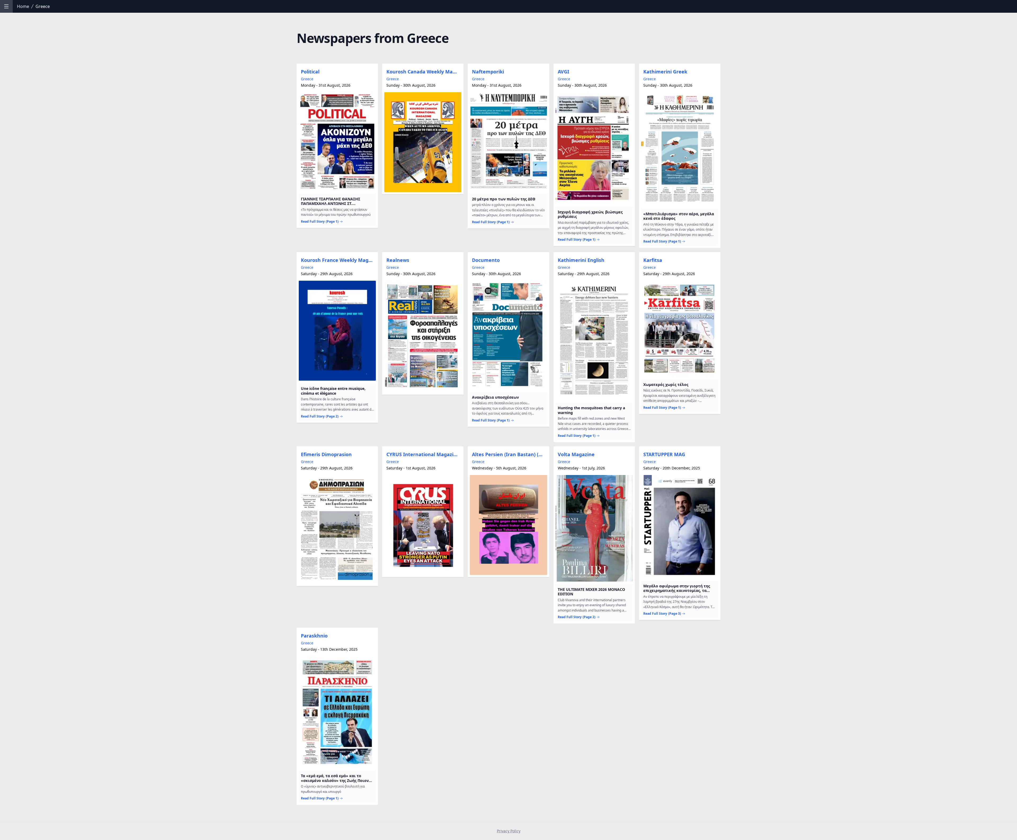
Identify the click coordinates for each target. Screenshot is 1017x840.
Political (310, 71)
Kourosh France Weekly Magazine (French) (338, 260)
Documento (486, 260)
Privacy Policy (508, 830)
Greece (307, 78)
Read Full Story (319, 221)
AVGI (563, 71)
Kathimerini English (581, 260)
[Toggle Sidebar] (6, 6)
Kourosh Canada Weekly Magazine (423, 71)
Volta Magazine (576, 454)
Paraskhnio (314, 635)
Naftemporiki (488, 71)
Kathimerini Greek (665, 71)
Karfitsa (652, 260)
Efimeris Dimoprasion (326, 454)
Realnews (397, 260)
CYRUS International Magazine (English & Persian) (423, 454)
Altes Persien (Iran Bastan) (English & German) (509, 454)
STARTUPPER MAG (664, 454)
